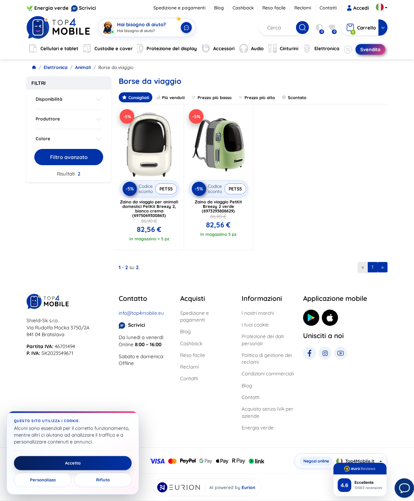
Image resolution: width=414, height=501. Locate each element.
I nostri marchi (258, 313)
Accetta (73, 463)
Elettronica (56, 67)
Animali (83, 67)
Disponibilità (49, 99)
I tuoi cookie (255, 325)
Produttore (48, 119)
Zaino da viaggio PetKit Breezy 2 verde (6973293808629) (218, 206)
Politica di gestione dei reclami (267, 358)
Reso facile (274, 8)
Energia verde (51, 8)
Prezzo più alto (260, 97)
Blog (219, 8)
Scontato (297, 97)
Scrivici (87, 8)
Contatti (328, 8)
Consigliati (138, 97)
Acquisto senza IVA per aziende (267, 412)
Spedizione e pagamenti (179, 8)
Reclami (302, 8)
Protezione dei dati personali (263, 339)
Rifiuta (103, 480)
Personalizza (43, 480)
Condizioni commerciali (268, 373)
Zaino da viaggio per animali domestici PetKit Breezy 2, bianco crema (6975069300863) (149, 208)
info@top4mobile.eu (141, 313)
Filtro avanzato (69, 157)
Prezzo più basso (215, 97)
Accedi (361, 8)
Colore (43, 139)
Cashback (243, 8)
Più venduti (173, 97)
